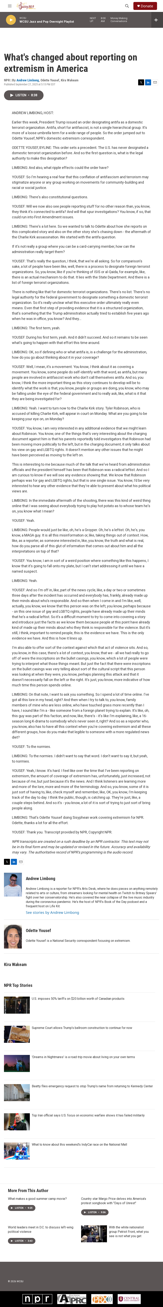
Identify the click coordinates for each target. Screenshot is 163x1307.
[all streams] (157, 20)
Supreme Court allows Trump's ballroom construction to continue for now (82, 1028)
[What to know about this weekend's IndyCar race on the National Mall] (17, 1151)
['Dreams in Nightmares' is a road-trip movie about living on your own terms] (17, 1063)
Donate (147, 6)
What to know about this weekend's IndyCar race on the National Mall (79, 1144)
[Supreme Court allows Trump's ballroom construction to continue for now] (17, 1034)
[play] (11, 20)
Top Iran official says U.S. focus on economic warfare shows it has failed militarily (88, 1115)
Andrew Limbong (27, 80)
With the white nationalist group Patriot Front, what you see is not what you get (129, 1231)
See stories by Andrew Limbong (52, 912)
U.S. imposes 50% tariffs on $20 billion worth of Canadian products (78, 999)
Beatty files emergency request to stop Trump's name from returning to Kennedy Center (92, 1086)
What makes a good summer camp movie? (37, 1199)
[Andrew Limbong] (13, 885)
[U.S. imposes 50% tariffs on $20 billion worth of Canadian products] (17, 1005)
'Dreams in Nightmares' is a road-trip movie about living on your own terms (83, 1057)
